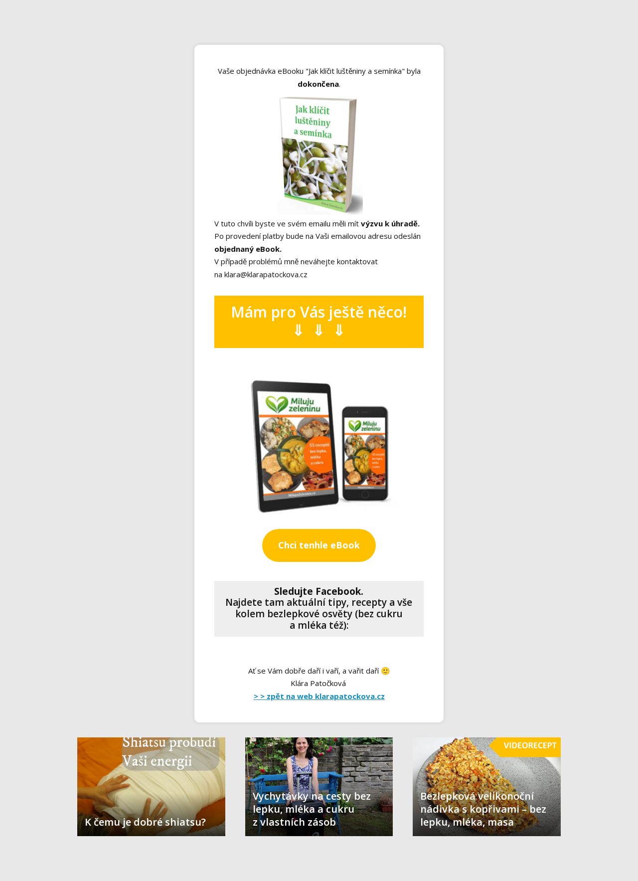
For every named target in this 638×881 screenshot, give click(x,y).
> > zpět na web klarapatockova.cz (319, 696)
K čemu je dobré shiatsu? (145, 822)
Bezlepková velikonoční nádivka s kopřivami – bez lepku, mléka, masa (483, 809)
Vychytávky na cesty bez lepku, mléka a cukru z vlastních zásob (312, 809)
